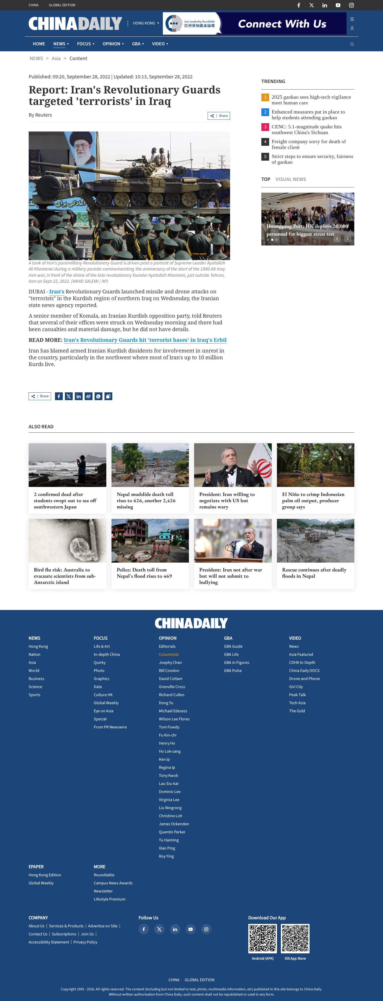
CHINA (34, 5)
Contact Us (38, 934)
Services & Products (66, 926)
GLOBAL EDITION (62, 5)
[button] (268, 240)
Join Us (87, 934)
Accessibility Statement (49, 942)
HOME (39, 44)
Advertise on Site (103, 926)
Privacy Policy (85, 942)
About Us (37, 926)
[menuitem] (144, 23)
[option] (307, 219)
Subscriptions (64, 934)
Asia (56, 58)
